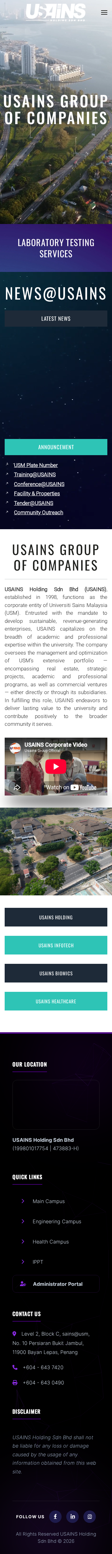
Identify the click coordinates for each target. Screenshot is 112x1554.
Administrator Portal (57, 1284)
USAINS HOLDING (56, 917)
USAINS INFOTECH (56, 945)
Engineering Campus (57, 1221)
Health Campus (51, 1242)
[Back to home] (56, 12)
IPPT (38, 1262)
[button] (104, 12)
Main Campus (49, 1201)
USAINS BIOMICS (56, 973)
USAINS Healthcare (56, 1001)
